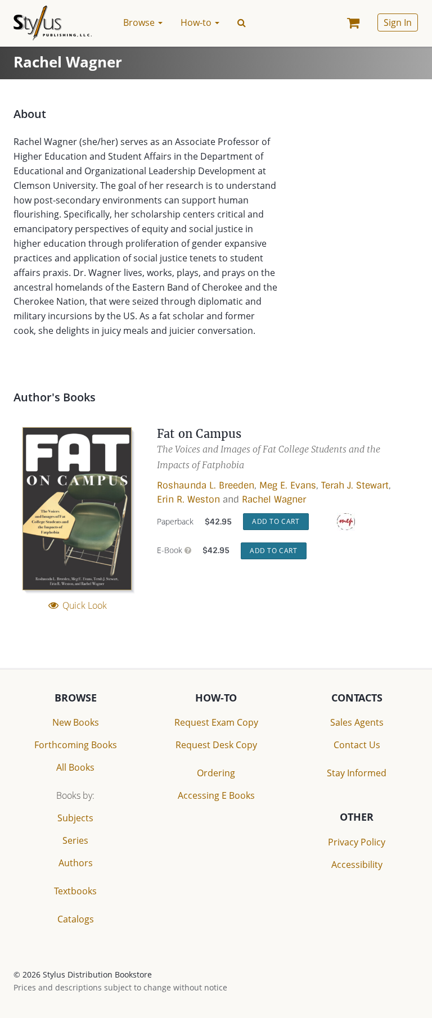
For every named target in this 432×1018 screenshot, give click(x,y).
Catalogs (75, 919)
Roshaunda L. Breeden (205, 485)
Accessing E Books (216, 795)
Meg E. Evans (287, 485)
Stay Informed (356, 773)
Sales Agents (357, 722)
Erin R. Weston (188, 499)
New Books (75, 722)
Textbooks (75, 891)
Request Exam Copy (216, 722)
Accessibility (356, 864)
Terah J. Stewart (355, 485)
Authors (75, 863)
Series (75, 840)
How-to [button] (197, 22)
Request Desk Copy (216, 745)
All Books (75, 767)
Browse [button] (140, 22)
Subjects (75, 818)
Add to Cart (276, 521)
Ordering (216, 773)
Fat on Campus (199, 434)
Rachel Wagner (274, 499)
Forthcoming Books (75, 745)
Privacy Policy (356, 842)
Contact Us (357, 745)
